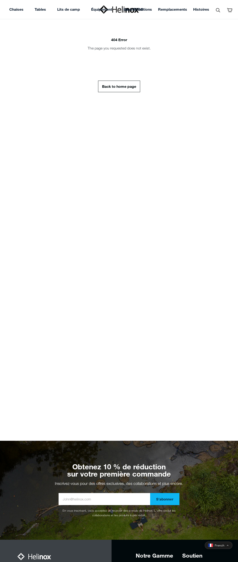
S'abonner (164, 499)
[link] (133, 10)
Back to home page (119, 86)
